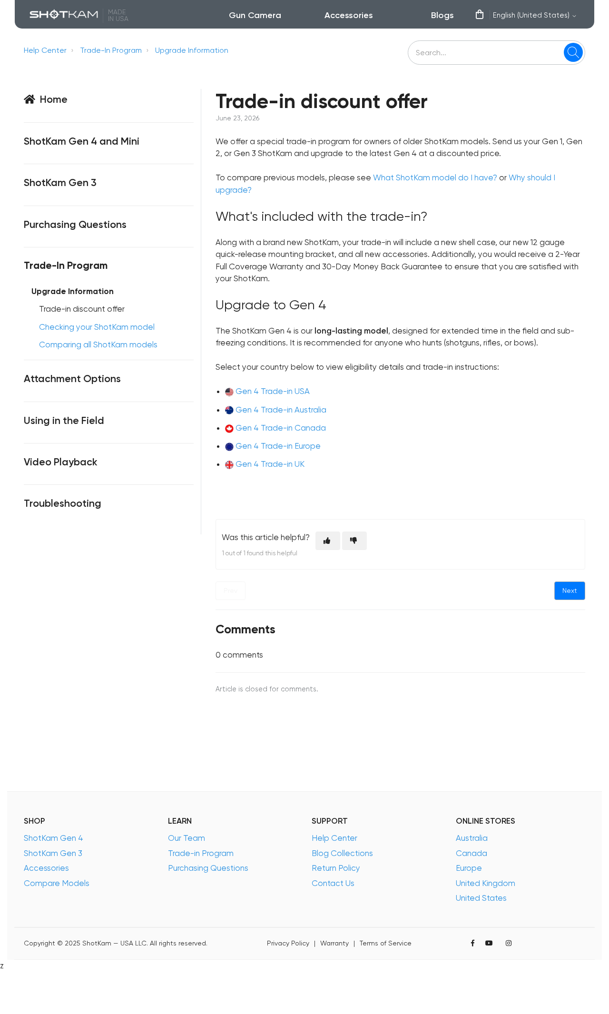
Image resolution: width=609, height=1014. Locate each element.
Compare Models (56, 883)
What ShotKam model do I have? (435, 177)
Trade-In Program (111, 50)
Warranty (334, 943)
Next (569, 590)
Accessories (348, 15)
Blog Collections (342, 853)
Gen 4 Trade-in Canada (281, 428)
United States (481, 898)
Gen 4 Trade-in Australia (281, 409)
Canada (471, 853)
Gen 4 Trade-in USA (273, 391)
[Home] (64, 16)
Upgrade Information (191, 50)
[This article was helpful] (327, 541)
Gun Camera (255, 15)
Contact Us (333, 883)
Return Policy (336, 868)
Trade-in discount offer (82, 309)
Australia (472, 838)
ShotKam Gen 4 (53, 838)
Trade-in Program (201, 853)
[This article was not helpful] (354, 541)
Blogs (442, 15)
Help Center (45, 50)
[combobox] (496, 52)
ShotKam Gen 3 (53, 853)
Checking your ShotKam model (97, 327)
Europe (469, 868)
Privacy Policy (288, 943)
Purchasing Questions (208, 868)
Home (54, 99)
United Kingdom (485, 883)
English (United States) (532, 15)
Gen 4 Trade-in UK (270, 464)
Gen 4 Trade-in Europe (278, 446)
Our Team (186, 838)
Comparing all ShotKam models (98, 344)
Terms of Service (386, 943)
